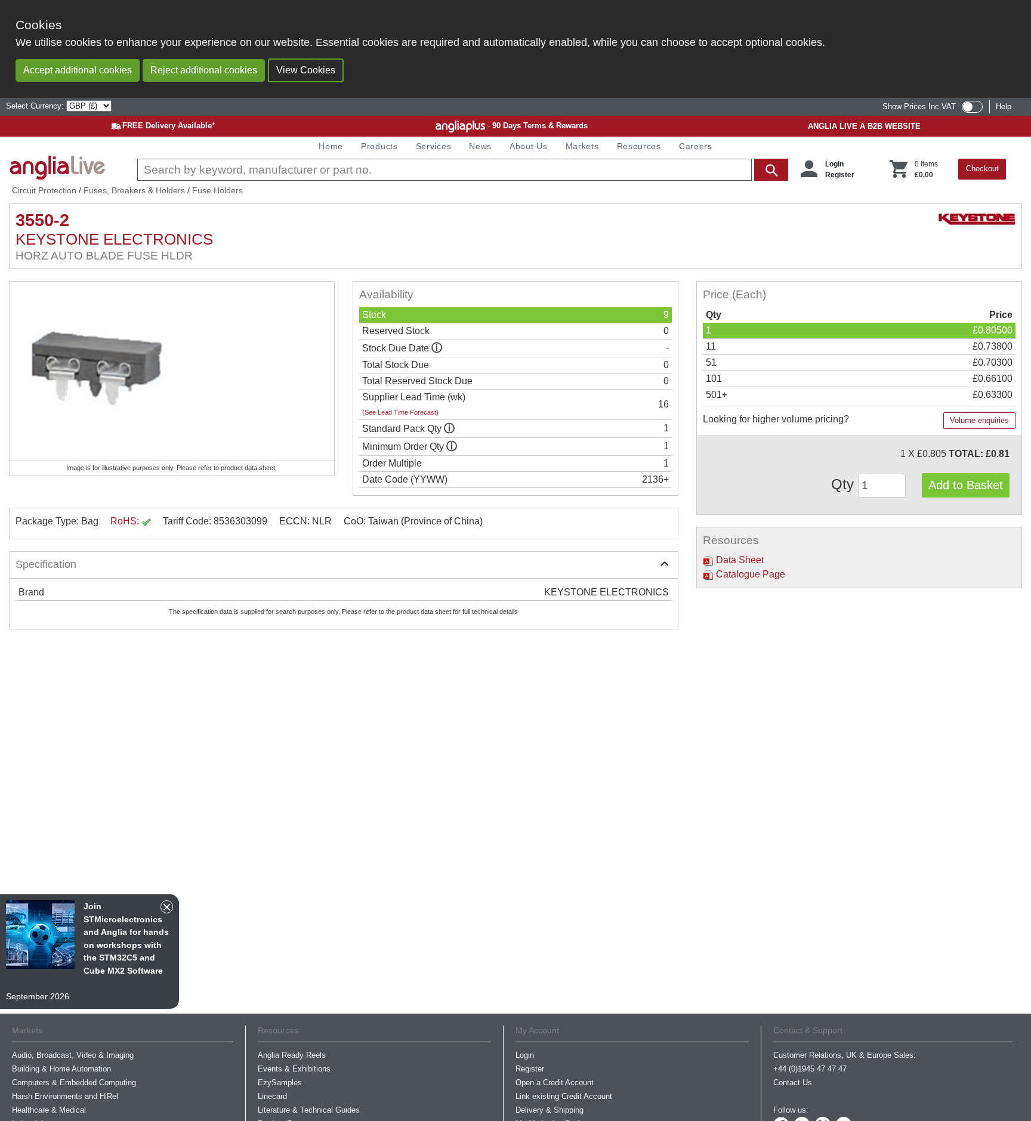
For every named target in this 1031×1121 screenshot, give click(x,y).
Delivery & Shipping (550, 1109)
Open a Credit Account (555, 1082)
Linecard (272, 1096)
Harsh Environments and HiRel (65, 1096)
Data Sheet (739, 560)
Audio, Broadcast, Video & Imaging (73, 1055)
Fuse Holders (217, 190)
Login (834, 164)
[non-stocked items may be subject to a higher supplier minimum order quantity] (449, 429)
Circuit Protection (44, 190)
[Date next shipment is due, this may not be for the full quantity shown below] (436, 348)
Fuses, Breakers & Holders (134, 190)
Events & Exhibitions (294, 1068)
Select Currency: (36, 105)
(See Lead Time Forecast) (400, 412)
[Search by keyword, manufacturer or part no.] (461, 170)
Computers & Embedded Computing (74, 1082)
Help (1003, 106)
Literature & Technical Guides (309, 1109)
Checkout (982, 168)
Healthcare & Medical (49, 1109)
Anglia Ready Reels (292, 1055)
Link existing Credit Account (564, 1096)
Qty (844, 484)
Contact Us (792, 1082)
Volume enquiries (979, 420)
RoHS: (125, 521)
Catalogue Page (749, 574)
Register (839, 175)
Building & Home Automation (61, 1068)
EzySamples (280, 1082)
